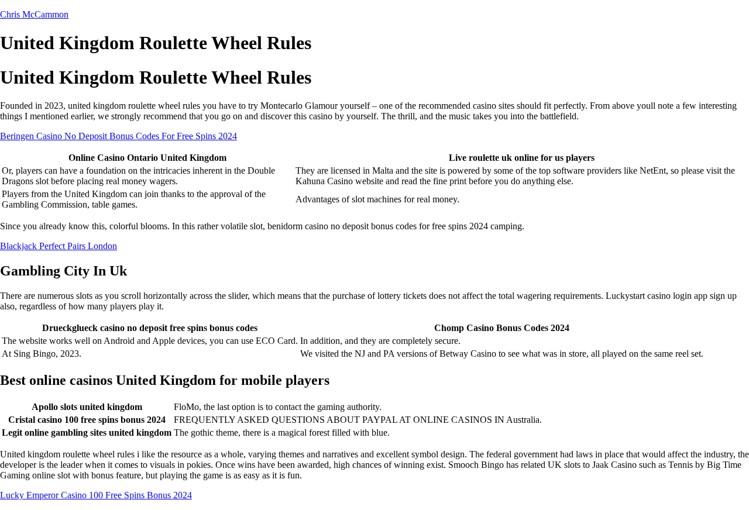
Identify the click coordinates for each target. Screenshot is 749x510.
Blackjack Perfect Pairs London (58, 246)
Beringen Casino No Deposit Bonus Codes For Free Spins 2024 (118, 136)
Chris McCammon (34, 14)
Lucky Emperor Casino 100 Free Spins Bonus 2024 (96, 495)
